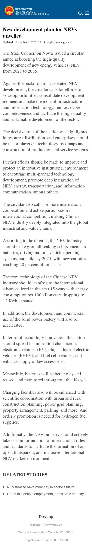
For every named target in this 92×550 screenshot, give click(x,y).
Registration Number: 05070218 (46, 540)
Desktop (46, 517)
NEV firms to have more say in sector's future (41, 487)
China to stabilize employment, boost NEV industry (45, 494)
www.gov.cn (54, 524)
